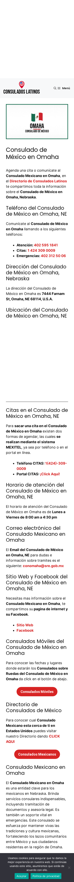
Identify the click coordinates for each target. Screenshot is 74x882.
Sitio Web (25, 625)
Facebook (25, 630)
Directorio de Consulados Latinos (38, 181)
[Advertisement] (37, 39)
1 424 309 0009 (41, 250)
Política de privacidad (46, 876)
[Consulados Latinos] (22, 88)
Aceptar (22, 876)
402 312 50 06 (53, 256)
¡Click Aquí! (50, 474)
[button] (55, 88)
